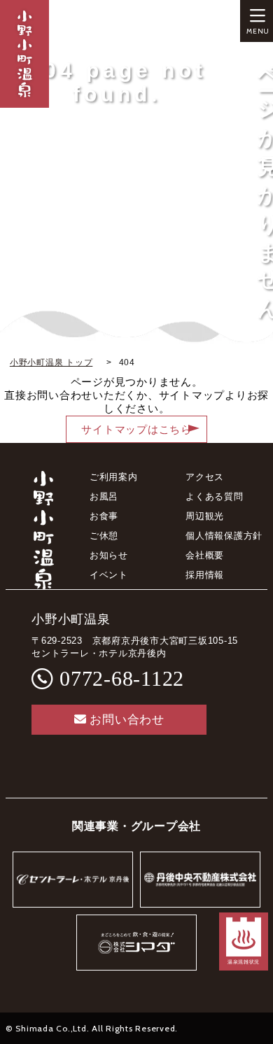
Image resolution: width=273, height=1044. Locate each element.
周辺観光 (205, 516)
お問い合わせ (127, 719)
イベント (109, 575)
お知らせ (109, 555)
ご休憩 (104, 535)
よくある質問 (215, 496)
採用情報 (205, 575)
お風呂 (104, 496)
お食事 (104, 516)
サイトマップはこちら (136, 429)
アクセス (205, 477)
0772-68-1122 (121, 678)
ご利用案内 (114, 477)
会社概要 (205, 555)
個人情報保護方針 (224, 535)
